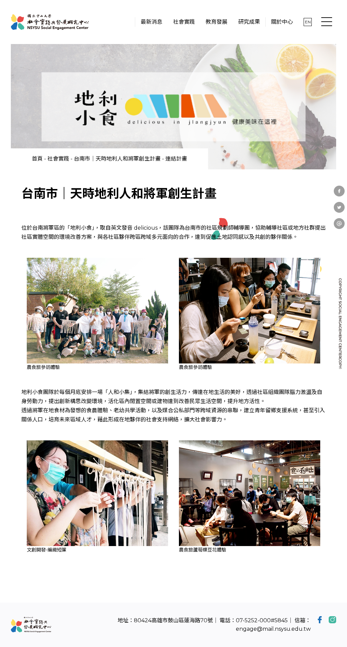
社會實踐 (58, 158)
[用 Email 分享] (339, 223)
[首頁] (50, 22)
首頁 (37, 158)
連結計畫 (176, 158)
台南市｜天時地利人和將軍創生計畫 (117, 158)
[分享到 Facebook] (339, 191)
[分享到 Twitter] (339, 207)
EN (308, 21)
